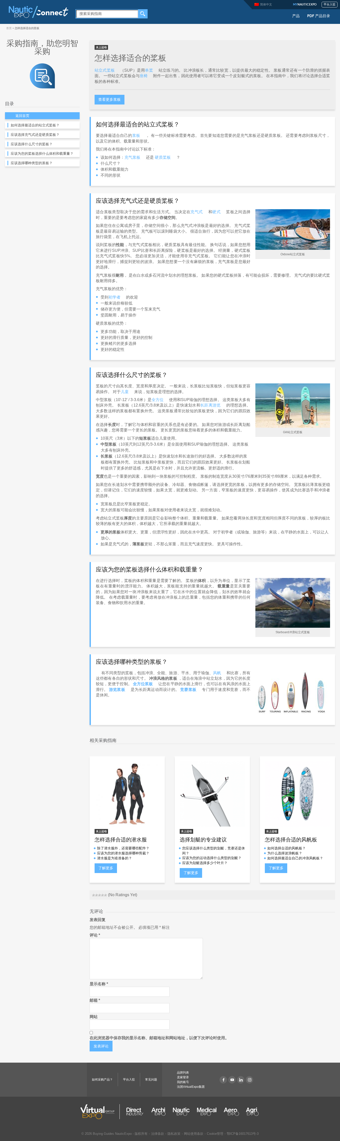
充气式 (196, 212)
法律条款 (157, 1134)
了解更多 (105, 868)
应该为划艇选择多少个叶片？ (204, 863)
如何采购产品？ (102, 1079)
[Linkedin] (240, 1080)
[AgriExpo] (252, 1112)
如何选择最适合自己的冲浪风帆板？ (295, 858)
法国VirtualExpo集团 (191, 1087)
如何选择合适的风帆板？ (286, 848)
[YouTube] (232, 1080)
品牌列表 (183, 1072)
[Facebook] (223, 1080)
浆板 (136, 135)
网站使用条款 (193, 1134)
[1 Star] (93, 895)
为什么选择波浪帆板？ (284, 853)
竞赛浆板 (188, 689)
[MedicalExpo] (207, 1112)
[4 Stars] (102, 895)
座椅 (144, 76)
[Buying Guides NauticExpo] (42, 75)
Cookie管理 (215, 1134)
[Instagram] (249, 1080)
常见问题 (151, 1079)
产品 (296, 16)
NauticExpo (305, 4)
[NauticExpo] (38, 11)
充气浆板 (132, 157)
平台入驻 (330, 4)
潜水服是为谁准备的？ (114, 858)
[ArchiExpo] (158, 1112)
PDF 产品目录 (318, 16)
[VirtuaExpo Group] (100, 1111)
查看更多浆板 (109, 99)
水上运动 (101, 47)
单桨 (149, 70)
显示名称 (99, 984)
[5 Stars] (105, 895)
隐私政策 (174, 1134)
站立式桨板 (105, 70)
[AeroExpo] (231, 1112)
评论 (95, 935)
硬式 (216, 212)
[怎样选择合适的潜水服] (127, 794)
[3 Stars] (99, 895)
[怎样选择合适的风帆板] (297, 794)
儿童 (125, 392)
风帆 (217, 673)
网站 (94, 1017)
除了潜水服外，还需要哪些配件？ (123, 848)
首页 (9, 28)
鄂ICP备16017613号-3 (243, 1134)
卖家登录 (183, 1077)
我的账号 (183, 1082)
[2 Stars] (96, 895)
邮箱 (95, 1000)
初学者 (114, 297)
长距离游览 (210, 405)
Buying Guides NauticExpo (112, 1134)
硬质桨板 (163, 157)
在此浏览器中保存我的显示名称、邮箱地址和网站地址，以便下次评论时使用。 (159, 1038)
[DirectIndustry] (135, 1112)
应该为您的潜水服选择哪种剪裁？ (123, 853)
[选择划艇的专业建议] (212, 794)
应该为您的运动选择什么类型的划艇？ (211, 858)
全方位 (158, 400)
